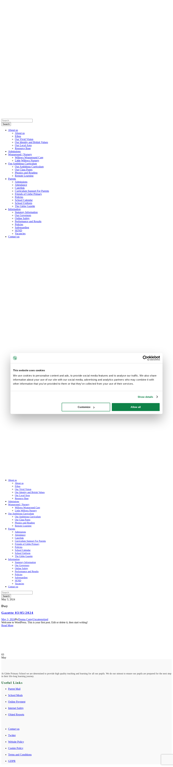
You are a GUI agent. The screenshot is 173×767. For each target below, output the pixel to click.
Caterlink (20, 187)
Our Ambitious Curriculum (22, 163)
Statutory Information (26, 212)
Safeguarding (22, 227)
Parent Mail (14, 688)
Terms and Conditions (20, 754)
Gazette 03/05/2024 (17, 613)
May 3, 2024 (8, 619)
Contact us (13, 236)
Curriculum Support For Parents (32, 191)
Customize (84, 407)
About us (13, 130)
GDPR (12, 761)
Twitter (12, 735)
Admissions (14, 151)
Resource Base (23, 148)
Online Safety (22, 218)
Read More (7, 625)
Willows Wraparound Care (29, 157)
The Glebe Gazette (25, 206)
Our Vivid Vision (24, 139)
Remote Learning (24, 175)
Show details (145, 396)
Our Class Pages (23, 169)
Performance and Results (28, 221)
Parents (12, 178)
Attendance (21, 184)
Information (14, 209)
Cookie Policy (15, 748)
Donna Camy (25, 619)
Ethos (18, 136)
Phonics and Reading (26, 172)
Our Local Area (23, 145)
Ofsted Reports (16, 714)
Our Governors (23, 215)
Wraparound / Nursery (20, 154)
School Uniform (23, 203)
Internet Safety (16, 708)
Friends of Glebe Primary (28, 194)
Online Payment (16, 701)
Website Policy (16, 741)
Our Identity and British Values (31, 142)
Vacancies (20, 233)
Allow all (136, 407)
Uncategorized (40, 619)
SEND (18, 230)
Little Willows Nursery (27, 160)
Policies (19, 197)
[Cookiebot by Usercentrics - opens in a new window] (145, 358)
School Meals (15, 695)
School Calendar (24, 200)
